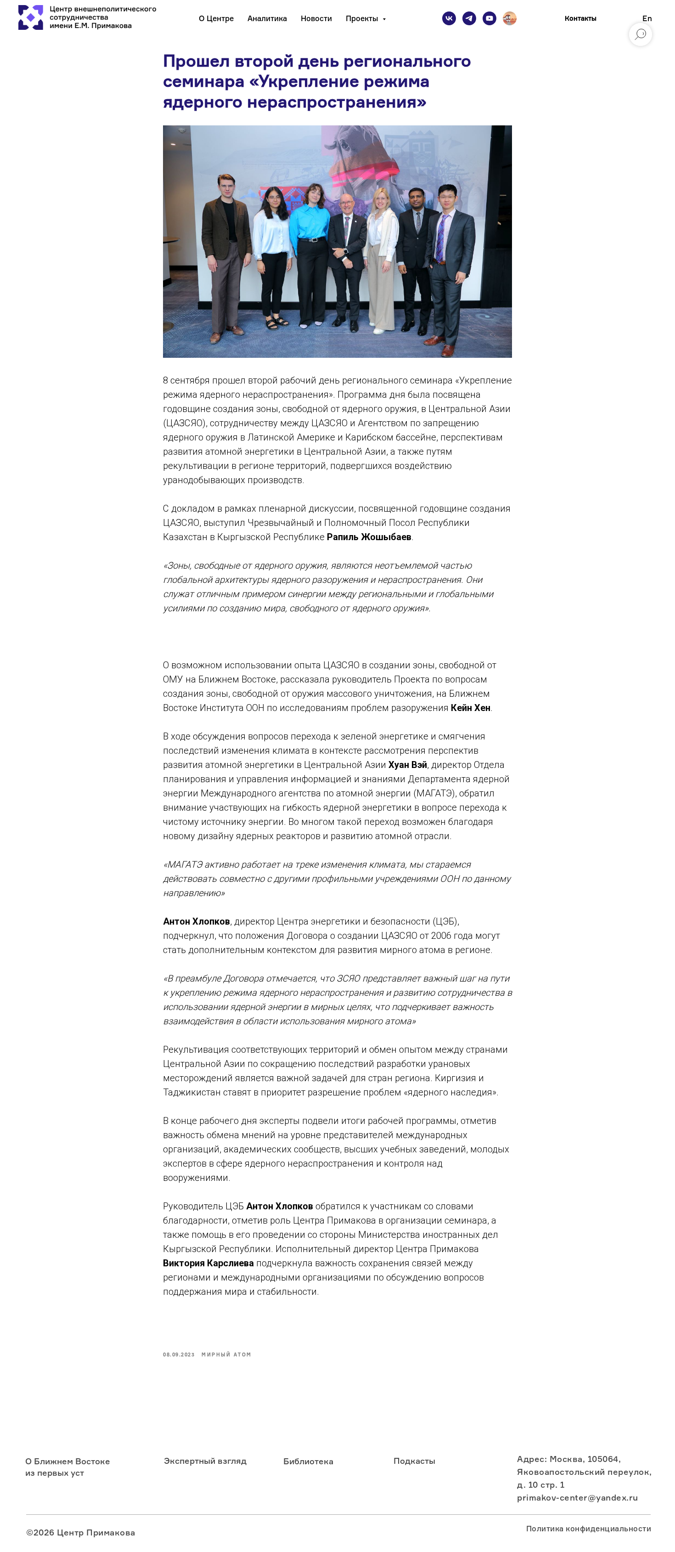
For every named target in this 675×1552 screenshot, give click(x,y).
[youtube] (489, 18)
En (647, 18)
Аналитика (267, 18)
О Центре (216, 18)
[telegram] (469, 18)
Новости (316, 18)
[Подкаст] (510, 18)
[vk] (449, 18)
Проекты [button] (363, 18)
